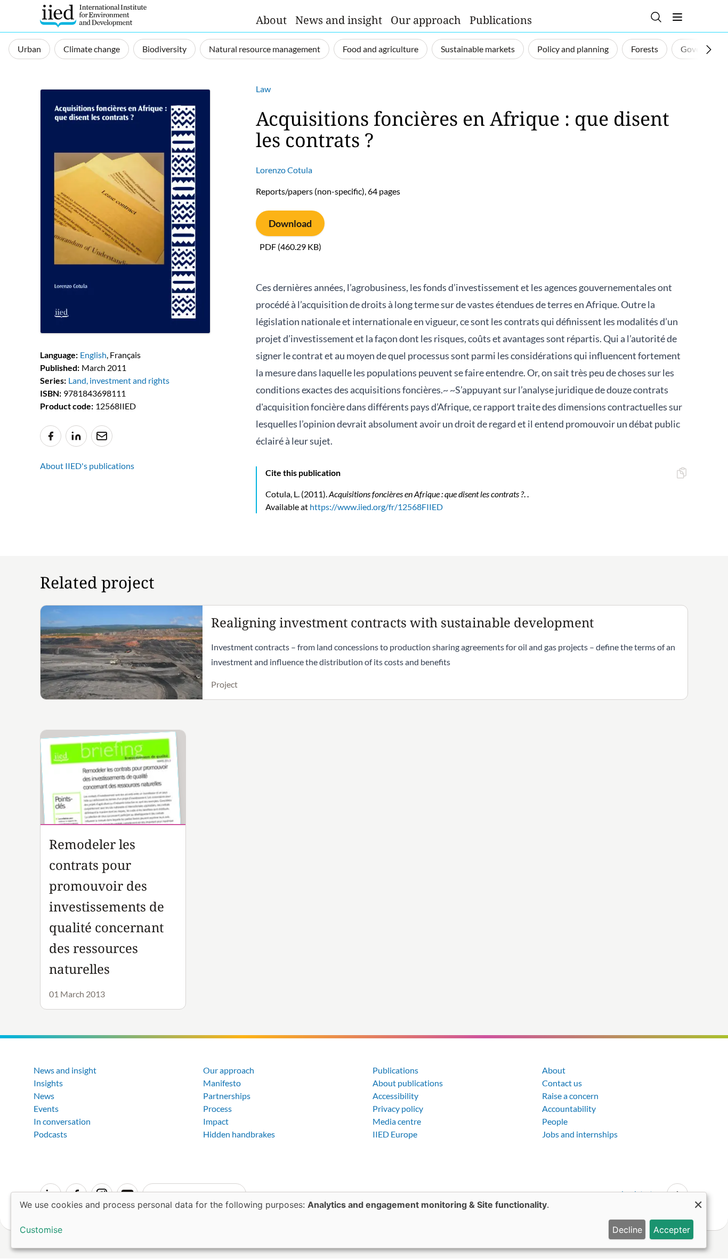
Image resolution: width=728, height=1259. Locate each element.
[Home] (93, 16)
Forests (644, 49)
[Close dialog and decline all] (698, 1199)
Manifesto (222, 1083)
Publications (501, 20)
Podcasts (50, 1134)
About (271, 20)
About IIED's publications (87, 466)
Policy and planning (573, 49)
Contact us (562, 1083)
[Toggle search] (656, 17)
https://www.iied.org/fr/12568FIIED (376, 507)
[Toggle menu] (677, 17)
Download (290, 223)
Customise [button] (41, 1229)
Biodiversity (164, 49)
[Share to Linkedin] (76, 436)
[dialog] (359, 1220)
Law (263, 89)
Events (46, 1108)
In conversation (62, 1121)
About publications (408, 1083)
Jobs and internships (580, 1134)
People (555, 1121)
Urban (29, 49)
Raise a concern (570, 1096)
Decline (627, 1229)
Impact (216, 1121)
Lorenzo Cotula (284, 170)
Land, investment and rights (118, 380)
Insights (48, 1083)
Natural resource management (264, 49)
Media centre (397, 1121)
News (44, 1096)
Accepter (671, 1229)
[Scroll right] (708, 49)
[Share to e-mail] (101, 436)
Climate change (91, 49)
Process (217, 1108)
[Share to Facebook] (50, 436)
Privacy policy (398, 1108)
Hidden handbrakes (239, 1134)
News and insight (338, 20)
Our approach (426, 20)
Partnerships (226, 1096)
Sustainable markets (478, 49)
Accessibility (395, 1096)
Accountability (569, 1108)
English (93, 355)
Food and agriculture (380, 49)
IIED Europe (395, 1134)
